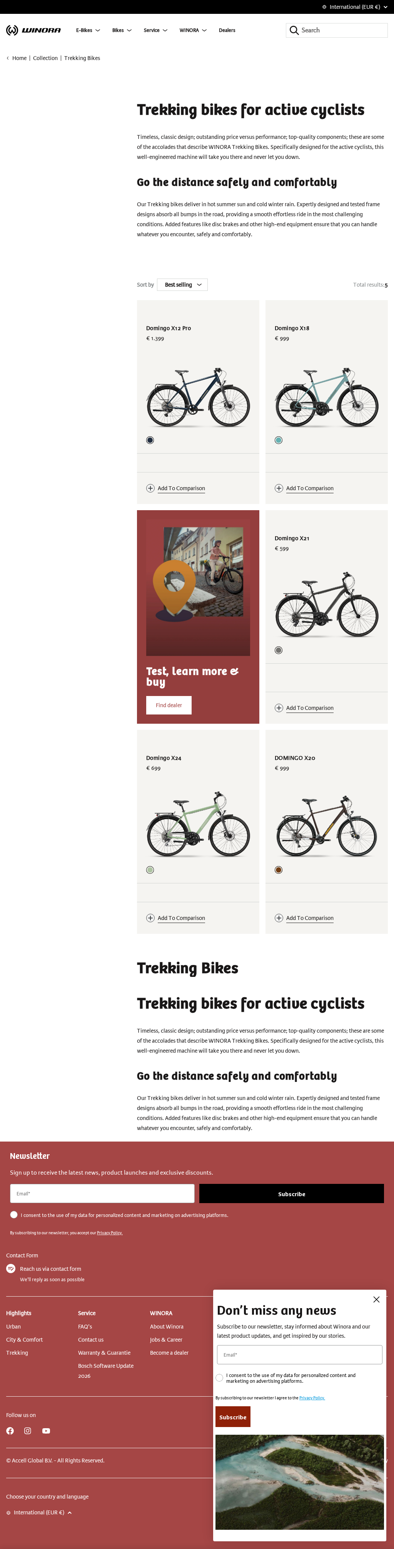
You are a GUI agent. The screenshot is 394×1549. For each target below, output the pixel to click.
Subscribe (292, 1193)
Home (19, 58)
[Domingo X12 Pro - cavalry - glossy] (150, 440)
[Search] (294, 30)
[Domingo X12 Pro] (198, 395)
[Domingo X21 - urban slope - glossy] (278, 650)
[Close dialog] (376, 1299)
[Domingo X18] (326, 395)
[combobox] (337, 30)
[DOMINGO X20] (326, 825)
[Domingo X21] (326, 605)
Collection (45, 58)
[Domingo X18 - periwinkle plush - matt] (278, 440)
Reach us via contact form (50, 1268)
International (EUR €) (355, 7)
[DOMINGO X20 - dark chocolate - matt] (278, 870)
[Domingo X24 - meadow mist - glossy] (150, 870)
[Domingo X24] (198, 825)
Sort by (145, 284)
